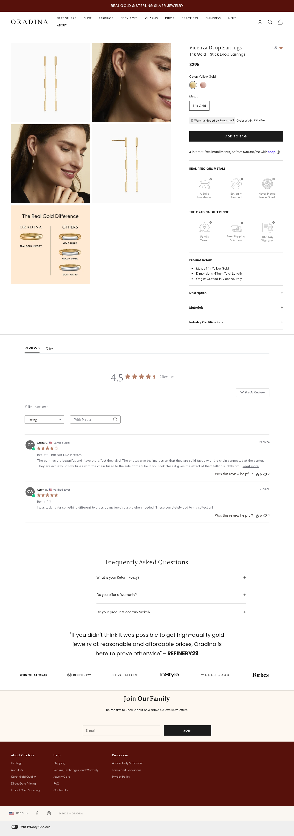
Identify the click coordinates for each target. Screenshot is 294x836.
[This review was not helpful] (265, 474)
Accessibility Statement (127, 763)
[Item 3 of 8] (50, 163)
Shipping (59, 763)
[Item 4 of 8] (131, 163)
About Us (17, 770)
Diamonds (213, 18)
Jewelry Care (62, 776)
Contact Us (61, 790)
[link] (277, 47)
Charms (151, 18)
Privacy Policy (121, 776)
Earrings (106, 18)
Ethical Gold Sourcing (25, 790)
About (62, 25)
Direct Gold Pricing (23, 783)
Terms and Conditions (126, 770)
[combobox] (44, 419)
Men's (232, 18)
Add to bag (236, 136)
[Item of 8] (50, 244)
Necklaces (129, 18)
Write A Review (252, 392)
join (187, 730)
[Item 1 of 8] (50, 82)
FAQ (56, 783)
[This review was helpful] (257, 474)
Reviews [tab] (32, 348)
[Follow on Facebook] (37, 813)
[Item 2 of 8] (131, 82)
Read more (251, 466)
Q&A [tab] (49, 348)
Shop (87, 18)
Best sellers (66, 18)
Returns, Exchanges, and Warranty (76, 770)
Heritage (17, 763)
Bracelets (190, 18)
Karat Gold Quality (23, 776)
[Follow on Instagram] (49, 813)
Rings (169, 18)
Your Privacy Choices (35, 827)
